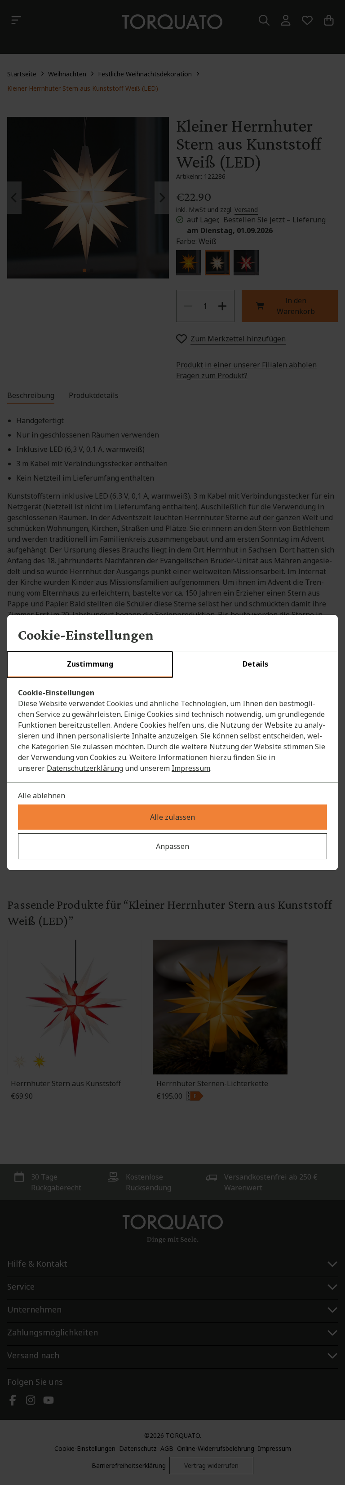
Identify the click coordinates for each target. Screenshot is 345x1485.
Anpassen (172, 846)
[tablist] (172, 664)
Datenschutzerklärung (85, 768)
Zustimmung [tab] (90, 664)
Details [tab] (255, 664)
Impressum (191, 768)
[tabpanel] (172, 730)
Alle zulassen (172, 817)
